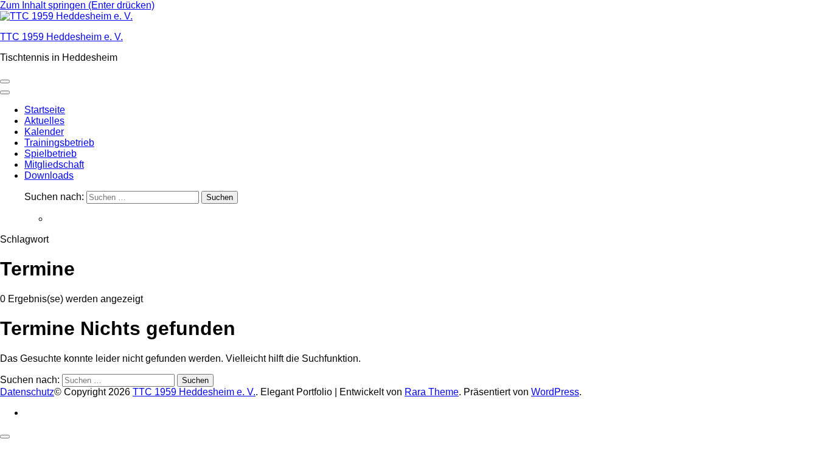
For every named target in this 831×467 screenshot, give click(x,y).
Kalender (44, 131)
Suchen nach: (54, 197)
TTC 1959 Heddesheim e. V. (61, 37)
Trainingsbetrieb (59, 142)
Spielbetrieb (50, 153)
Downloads (49, 175)
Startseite (44, 110)
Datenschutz (27, 392)
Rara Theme (432, 392)
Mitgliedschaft (54, 164)
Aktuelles (44, 121)
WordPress (555, 392)
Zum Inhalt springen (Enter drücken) (77, 5)
